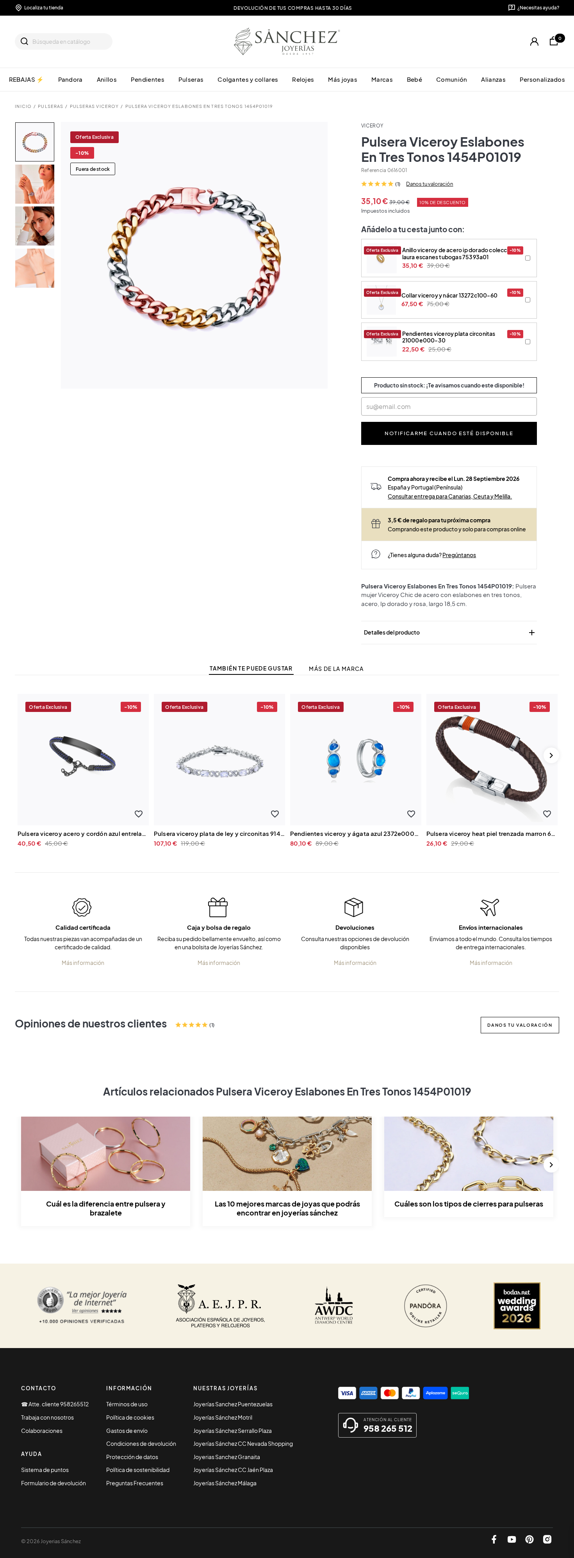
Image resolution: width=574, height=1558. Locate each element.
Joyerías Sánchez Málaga (225, 1482)
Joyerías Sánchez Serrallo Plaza (232, 1430)
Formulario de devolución (53, 1482)
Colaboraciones (41, 1430)
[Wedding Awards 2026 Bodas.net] (517, 1305)
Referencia (373, 170)
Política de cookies (130, 1417)
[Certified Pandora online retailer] (425, 1305)
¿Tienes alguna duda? (432, 554)
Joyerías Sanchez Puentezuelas (233, 1403)
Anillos (107, 79)
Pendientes (147, 79)
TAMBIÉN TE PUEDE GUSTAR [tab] (251, 668)
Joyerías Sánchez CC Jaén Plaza (233, 1469)
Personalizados (542, 79)
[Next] (551, 755)
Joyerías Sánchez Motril (222, 1417)
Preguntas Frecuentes (134, 1482)
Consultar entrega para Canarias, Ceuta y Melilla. (450, 496)
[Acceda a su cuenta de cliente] (534, 41)
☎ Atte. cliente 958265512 (55, 1403)
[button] (138, 814)
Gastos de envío (127, 1430)
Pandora (70, 79)
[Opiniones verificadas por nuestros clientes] (82, 1305)
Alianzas (493, 79)
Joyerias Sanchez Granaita (226, 1456)
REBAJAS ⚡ (26, 79)
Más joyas (342, 79)
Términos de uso (127, 1403)
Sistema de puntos (45, 1469)
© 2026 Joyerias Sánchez (51, 1541)
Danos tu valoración (429, 184)
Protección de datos (132, 1456)
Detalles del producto (450, 632)
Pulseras (190, 79)
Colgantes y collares (247, 79)
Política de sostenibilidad (137, 1469)
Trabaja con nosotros (47, 1417)
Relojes (303, 79)
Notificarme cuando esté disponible (449, 433)
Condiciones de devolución (141, 1443)
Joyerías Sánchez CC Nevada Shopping (243, 1443)
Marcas (382, 79)
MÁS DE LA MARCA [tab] (336, 668)
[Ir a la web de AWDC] (334, 1305)
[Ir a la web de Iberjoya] (220, 1305)
